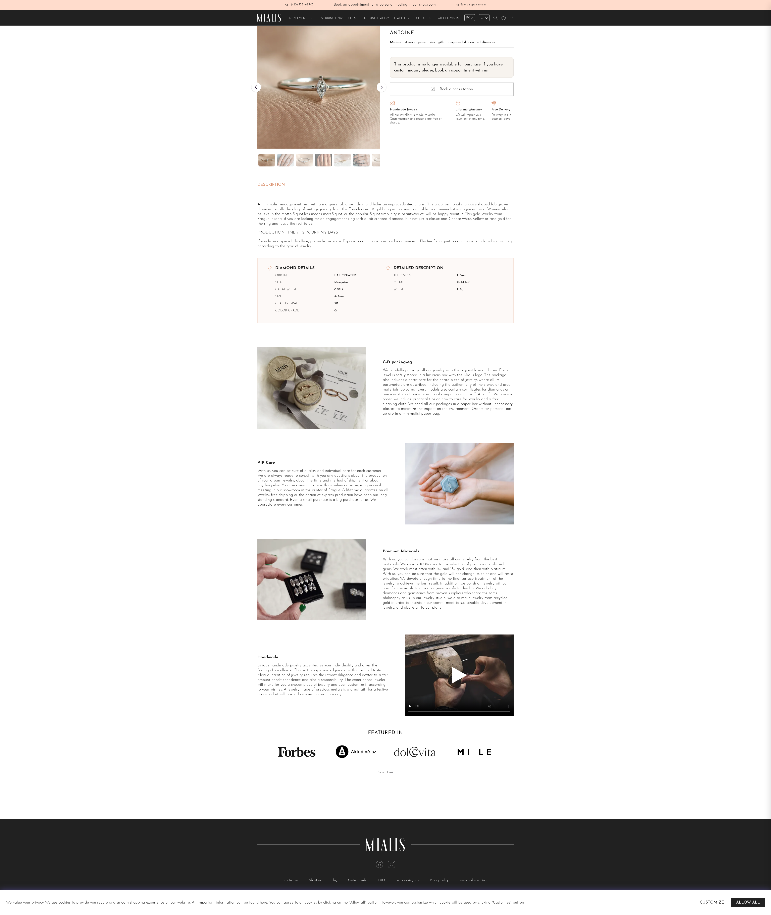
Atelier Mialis (448, 18)
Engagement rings (302, 18)
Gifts (352, 18)
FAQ (382, 880)
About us (315, 880)
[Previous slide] (256, 87)
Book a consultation (456, 89)
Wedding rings (332, 18)
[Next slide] (381, 87)
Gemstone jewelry (375, 18)
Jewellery (402, 18)
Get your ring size (408, 880)
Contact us (291, 880)
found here (258, 903)
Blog (335, 880)
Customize (712, 903)
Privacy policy (439, 880)
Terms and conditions (473, 880)
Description (271, 185)
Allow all (748, 903)
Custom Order (358, 880)
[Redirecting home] (269, 18)
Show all (383, 772)
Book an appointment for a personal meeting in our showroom (385, 5)
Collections (423, 18)
